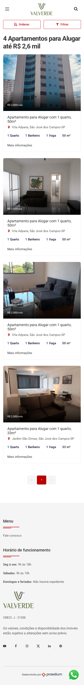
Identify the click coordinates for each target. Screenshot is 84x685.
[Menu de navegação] (8, 9)
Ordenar (24, 24)
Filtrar (65, 24)
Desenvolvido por (32, 674)
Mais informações (19, 145)
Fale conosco (12, 535)
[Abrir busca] (76, 9)
